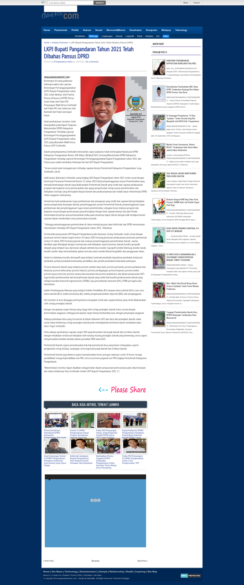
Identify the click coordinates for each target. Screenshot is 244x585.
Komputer (151, 30)
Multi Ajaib (91, 578)
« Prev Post (48, 561)
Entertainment (88, 571)
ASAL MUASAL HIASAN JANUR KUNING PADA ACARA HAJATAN (181, 175)
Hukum (87, 30)
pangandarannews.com (67, 578)
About (185, 3)
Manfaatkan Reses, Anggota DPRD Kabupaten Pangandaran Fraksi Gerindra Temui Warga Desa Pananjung (106, 462)
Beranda (95, 561)
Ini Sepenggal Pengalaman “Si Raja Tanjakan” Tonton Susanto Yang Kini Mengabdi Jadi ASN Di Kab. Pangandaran (182, 118)
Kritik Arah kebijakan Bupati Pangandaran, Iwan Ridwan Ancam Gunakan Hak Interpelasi (81, 459)
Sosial (98, 30)
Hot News (57, 571)
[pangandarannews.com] (60, 21)
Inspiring (140, 571)
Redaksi (149, 36)
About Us (47, 575)
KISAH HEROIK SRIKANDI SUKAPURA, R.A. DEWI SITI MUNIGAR (182, 229)
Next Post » (142, 561)
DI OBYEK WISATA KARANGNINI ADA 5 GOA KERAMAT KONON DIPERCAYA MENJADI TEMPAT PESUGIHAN (181, 257)
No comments (92, 62)
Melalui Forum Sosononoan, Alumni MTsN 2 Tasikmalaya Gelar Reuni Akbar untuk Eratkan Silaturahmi (182, 147)
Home (47, 30)
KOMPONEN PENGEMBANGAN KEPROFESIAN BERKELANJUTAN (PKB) (181, 62)
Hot (157, 36)
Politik (75, 30)
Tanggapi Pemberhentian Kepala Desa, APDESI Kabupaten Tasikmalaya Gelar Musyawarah (182, 315)
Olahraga (93, 36)
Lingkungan (107, 36)
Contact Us (56, 575)
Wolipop (166, 30)
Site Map (152, 571)
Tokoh (139, 36)
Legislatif (130, 36)
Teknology (181, 30)
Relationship (117, 571)
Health (129, 571)
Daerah (119, 36)
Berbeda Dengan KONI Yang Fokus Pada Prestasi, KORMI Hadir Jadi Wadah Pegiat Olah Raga (182, 202)
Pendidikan (80, 36)
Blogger (126, 578)
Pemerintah (60, 30)
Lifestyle (103, 571)
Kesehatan (136, 30)
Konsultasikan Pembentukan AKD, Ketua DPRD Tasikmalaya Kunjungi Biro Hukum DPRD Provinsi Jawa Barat (182, 89)
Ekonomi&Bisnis (116, 30)
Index (165, 36)
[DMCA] (191, 577)
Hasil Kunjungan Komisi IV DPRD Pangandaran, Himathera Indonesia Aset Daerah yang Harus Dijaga (55, 461)
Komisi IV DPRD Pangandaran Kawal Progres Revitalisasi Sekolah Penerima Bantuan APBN (79, 435)
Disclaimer (88, 575)
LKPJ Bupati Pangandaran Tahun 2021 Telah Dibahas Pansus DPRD (89, 52)
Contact (196, 3)
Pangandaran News (63, 62)
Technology (71, 571)
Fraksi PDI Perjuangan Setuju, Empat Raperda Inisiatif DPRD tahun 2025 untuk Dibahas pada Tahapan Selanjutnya (106, 436)
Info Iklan (97, 575)
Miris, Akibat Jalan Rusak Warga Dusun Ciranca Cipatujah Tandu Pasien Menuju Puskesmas (182, 286)
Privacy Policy (76, 575)
